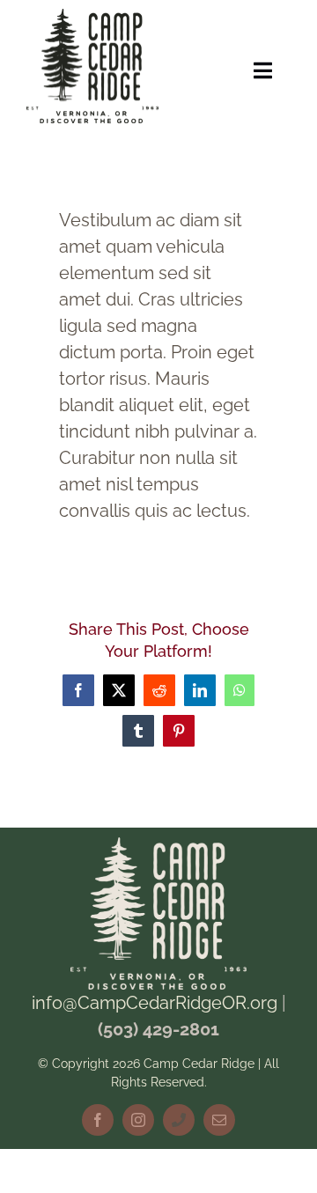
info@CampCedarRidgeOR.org (154, 1002)
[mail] (219, 1120)
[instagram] (138, 1120)
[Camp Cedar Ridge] (92, 17)
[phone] (179, 1120)
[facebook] (98, 1120)
